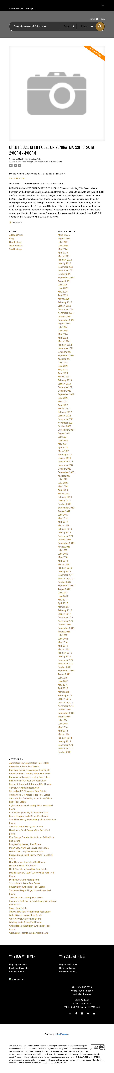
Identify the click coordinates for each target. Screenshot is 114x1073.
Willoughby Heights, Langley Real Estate (28, 933)
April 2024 (63, 337)
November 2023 (66, 348)
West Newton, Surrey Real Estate (25, 918)
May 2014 (63, 727)
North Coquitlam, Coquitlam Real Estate (28, 869)
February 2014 (65, 738)
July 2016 (62, 635)
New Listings (15, 242)
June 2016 (63, 638)
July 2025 (62, 284)
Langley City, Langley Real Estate (25, 844)
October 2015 (64, 667)
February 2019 (65, 529)
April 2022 (63, 405)
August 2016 (64, 631)
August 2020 (64, 476)
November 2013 (66, 748)
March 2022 (63, 408)
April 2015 (63, 688)
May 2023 (63, 369)
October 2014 (64, 709)
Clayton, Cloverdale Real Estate (24, 787)
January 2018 (64, 571)
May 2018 (63, 557)
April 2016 (63, 645)
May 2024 (63, 334)
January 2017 (64, 614)
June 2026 (63, 245)
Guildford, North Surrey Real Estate (26, 826)
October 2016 (64, 624)
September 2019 (66, 507)
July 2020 (62, 479)
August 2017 (64, 589)
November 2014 (66, 706)
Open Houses (16, 245)
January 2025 (64, 306)
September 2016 (66, 628)
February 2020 (65, 497)
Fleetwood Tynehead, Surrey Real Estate (28, 812)
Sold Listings (15, 249)
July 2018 (62, 550)
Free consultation (67, 971)
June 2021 (63, 440)
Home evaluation (67, 968)
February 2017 (65, 610)
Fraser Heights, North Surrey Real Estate (28, 816)
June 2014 (63, 723)
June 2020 (63, 483)
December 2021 (66, 419)
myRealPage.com (62, 1034)
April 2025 (63, 295)
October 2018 (64, 539)
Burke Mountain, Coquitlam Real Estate (28, 780)
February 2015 (65, 695)
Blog (11, 238)
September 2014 (66, 713)
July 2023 (62, 362)
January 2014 (64, 741)
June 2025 (63, 288)
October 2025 (64, 274)
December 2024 (66, 309)
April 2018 (63, 561)
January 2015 (64, 699)
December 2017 (66, 575)
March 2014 (63, 734)
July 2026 (62, 242)
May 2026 (63, 249)
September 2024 (66, 320)
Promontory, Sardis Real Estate (24, 879)
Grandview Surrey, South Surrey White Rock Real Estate (40, 162)
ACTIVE (92, 19)
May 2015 (63, 685)
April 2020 (63, 490)
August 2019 (64, 511)
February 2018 (65, 568)
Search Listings (16, 971)
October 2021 (64, 426)
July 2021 (62, 437)
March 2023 (63, 376)
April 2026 (63, 252)
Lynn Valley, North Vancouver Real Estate (29, 848)
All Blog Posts (16, 235)
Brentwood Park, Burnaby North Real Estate (30, 773)
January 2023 (64, 383)
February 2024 (65, 345)
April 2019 (63, 522)
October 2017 (64, 582)
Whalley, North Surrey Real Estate (25, 922)
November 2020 (66, 465)
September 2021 (66, 430)
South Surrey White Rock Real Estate (27, 887)
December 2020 (66, 461)
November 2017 (66, 578)
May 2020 (63, 486)
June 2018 (63, 553)
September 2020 (66, 472)
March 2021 (63, 451)
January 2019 (64, 532)
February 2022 (65, 412)
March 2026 (63, 256)
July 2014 (62, 720)
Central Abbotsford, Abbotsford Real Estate (30, 784)
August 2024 (64, 323)
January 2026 (64, 263)
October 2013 (64, 752)
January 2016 (64, 656)
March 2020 (63, 493)
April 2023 (63, 373)
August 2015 (64, 674)
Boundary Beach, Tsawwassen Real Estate (29, 770)
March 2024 (63, 341)
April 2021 (63, 447)
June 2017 (63, 596)
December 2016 (66, 617)
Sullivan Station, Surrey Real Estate (26, 897)
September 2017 (66, 585)
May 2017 (63, 599)
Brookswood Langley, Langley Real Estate (29, 777)
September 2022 (66, 394)
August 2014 (64, 716)
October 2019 (64, 504)
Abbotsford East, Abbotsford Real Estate (29, 763)
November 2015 (66, 663)
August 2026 (64, 238)
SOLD (103, 19)
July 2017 (62, 592)
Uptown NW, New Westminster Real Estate (30, 911)
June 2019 (63, 514)
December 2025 (66, 267)
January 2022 (64, 415)
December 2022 (66, 387)
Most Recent (64, 235)
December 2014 (66, 702)
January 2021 (64, 458)
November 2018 (66, 536)
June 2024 (63, 330)
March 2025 (63, 298)
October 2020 (64, 469)
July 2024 (62, 327)
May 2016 (63, 642)
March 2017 (63, 607)
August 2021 (64, 433)
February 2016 (65, 653)
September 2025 (66, 277)
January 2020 (64, 500)
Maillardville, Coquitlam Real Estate (26, 851)
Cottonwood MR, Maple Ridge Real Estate (29, 795)
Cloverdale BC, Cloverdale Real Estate (27, 791)
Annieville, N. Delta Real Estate (24, 766)
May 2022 (63, 401)
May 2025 (63, 291)
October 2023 (64, 352)
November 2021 (66, 422)
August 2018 (64, 546)
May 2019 (63, 518)
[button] (70, 1013)
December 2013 (66, 745)
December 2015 (66, 660)
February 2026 (65, 259)
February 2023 (65, 380)
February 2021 (65, 454)
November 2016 (66, 621)
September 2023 (66, 355)
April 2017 (63, 603)
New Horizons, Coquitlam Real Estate (27, 862)
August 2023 (64, 359)
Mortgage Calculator (19, 968)
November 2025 (66, 270)
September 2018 (66, 543)
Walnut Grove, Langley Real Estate (25, 915)
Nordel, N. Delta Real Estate (22, 865)
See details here (17, 178)
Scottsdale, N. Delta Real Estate (24, 883)
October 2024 (64, 316)
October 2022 (64, 390)
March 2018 (63, 564)
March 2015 (63, 692)
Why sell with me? (68, 964)
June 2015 (63, 681)
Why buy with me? (18, 964)
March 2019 (63, 525)
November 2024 (66, 313)
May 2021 (63, 444)
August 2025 (64, 281)
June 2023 (63, 366)
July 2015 (62, 677)
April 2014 (63, 730)
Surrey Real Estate (18, 908)
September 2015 (66, 670)
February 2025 (65, 302)
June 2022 (63, 398)
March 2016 (63, 649)
